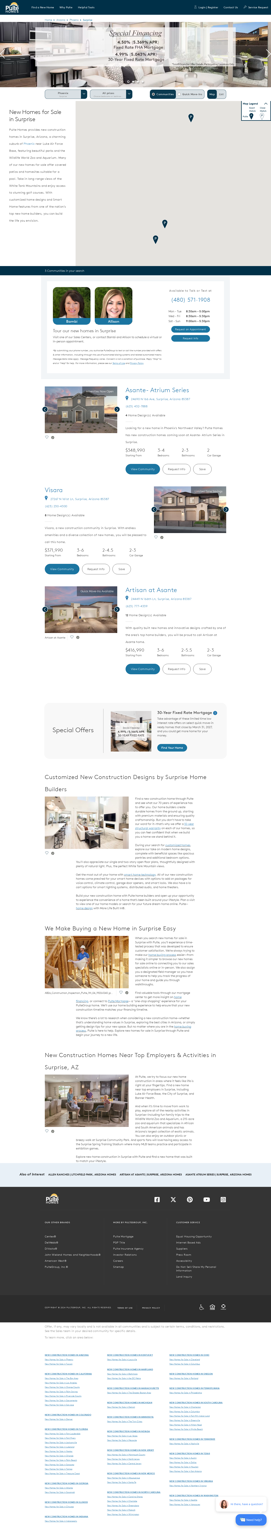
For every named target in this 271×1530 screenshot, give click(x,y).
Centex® (50, 1236)
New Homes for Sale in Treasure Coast (62, 1473)
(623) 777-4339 (137, 606)
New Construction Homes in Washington (193, 1495)
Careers (118, 1260)
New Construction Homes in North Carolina (134, 1492)
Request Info (176, 469)
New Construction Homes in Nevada (128, 1431)
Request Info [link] (190, 338)
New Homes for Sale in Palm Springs (61, 1391)
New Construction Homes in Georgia (66, 1483)
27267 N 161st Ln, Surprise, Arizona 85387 (80, 499)
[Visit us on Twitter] (173, 1201)
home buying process (162, 955)
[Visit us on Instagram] (223, 1201)
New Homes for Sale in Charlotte (122, 1501)
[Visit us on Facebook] (157, 1201)
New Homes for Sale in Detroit (121, 1407)
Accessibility (184, 1260)
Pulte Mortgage (118, 1001)
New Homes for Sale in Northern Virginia (187, 1485)
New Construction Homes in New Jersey (130, 1450)
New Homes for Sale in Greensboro (123, 1505)
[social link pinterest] (52, 438)
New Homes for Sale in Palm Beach (61, 1460)
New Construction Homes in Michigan (129, 1402)
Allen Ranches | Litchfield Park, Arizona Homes (82, 1174)
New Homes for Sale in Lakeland (59, 1447)
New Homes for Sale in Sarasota (59, 1464)
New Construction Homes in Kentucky (130, 1355)
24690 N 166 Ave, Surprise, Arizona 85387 (160, 399)
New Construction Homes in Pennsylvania (194, 1388)
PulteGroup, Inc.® (56, 1267)
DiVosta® (51, 1248)
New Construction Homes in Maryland (130, 1369)
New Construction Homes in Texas (189, 1453)
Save (202, 469)
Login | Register (208, 7)
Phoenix (74, 20)
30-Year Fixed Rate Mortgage (185, 712)
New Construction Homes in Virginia (191, 1481)
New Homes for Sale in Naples (58, 1451)
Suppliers (182, 1248)
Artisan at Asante (151, 590)
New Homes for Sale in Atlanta (59, 1487)
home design (84, 908)
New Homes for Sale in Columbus (184, 1364)
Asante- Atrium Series (157, 390)
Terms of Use (125, 1308)
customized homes (177, 845)
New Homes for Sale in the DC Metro (124, 1378)
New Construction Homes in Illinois (66, 1502)
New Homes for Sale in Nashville (184, 1443)
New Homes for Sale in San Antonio (185, 1471)
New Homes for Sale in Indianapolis (61, 1521)
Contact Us (231, 7)
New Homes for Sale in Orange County (62, 1387)
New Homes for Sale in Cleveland (184, 1359)
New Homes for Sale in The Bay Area (61, 1378)
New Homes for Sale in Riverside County (63, 1396)
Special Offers (73, 730)
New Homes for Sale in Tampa (58, 1469)
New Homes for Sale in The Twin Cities (124, 1421)
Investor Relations (125, 1254)
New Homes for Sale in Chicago (59, 1506)
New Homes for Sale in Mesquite (122, 1440)
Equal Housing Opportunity (194, 1236)
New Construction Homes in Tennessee (192, 1439)
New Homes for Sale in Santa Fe (121, 1482)
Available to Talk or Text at (190, 290)
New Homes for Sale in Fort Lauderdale (62, 1433)
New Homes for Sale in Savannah (60, 1492)
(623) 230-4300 (56, 506)
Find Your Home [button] (172, 748)
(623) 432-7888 (137, 406)
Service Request (258, 7)
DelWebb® (51, 1242)
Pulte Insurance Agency (128, 1248)
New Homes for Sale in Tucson (58, 1364)
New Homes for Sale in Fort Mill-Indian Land (189, 1416)
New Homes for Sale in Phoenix (59, 1359)
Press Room (183, 1254)
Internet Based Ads (188, 1242)
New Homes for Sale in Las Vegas (122, 1435)
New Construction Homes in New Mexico (131, 1473)
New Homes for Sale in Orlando (59, 1455)
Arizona (60, 20)
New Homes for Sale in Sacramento (61, 1400)
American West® (56, 1260)
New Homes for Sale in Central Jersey (124, 1463)
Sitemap (118, 1267)
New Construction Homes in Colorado (68, 1414)
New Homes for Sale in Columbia (184, 1411)
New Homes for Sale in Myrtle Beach (186, 1429)
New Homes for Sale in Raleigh (121, 1510)
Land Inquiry (184, 1276)
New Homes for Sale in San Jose (59, 1405)
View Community (143, 469)
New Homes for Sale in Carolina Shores (125, 1496)
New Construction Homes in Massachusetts (133, 1388)
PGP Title (119, 1242)
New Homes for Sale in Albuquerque (123, 1478)
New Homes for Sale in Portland (183, 1378)
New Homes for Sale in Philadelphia (185, 1392)
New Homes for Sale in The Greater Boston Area (129, 1392)
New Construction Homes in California (68, 1373)
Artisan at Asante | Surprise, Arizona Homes (151, 1174)
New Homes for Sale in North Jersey (123, 1459)
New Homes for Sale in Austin (183, 1458)
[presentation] (2, 54)
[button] (43, 7)
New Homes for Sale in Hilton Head (185, 1424)
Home (48, 20)
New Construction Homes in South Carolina (196, 1402)
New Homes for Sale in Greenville (184, 1420)
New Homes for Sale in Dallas (183, 1462)
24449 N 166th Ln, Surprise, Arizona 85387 (161, 599)
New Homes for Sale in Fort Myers (60, 1438)
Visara (54, 490)
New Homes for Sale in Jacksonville (61, 1442)
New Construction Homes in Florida (66, 1429)
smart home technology (140, 874)
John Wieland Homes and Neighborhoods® (73, 1254)
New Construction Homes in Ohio (189, 1355)
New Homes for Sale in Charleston (185, 1407)
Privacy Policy (151, 1308)
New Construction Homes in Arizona (67, 1355)
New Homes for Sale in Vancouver (184, 1504)
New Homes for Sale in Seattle (183, 1500)
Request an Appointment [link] (190, 329)
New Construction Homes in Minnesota (130, 1416)
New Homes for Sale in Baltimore (122, 1374)
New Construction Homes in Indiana (66, 1516)
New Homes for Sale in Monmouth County (126, 1454)
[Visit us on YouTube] (206, 1201)
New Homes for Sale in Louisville (122, 1359)
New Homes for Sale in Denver (59, 1419)
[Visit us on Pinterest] (190, 1201)
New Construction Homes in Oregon (191, 1373)
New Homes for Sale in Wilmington (123, 1514)
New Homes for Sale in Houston (183, 1466)
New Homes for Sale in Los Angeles (61, 1382)
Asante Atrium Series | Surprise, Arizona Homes (218, 1174)
